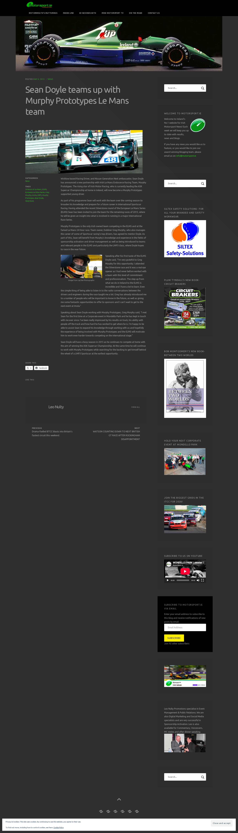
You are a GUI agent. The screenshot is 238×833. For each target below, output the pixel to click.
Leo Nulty (56, 407)
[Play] (167, 580)
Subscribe (174, 638)
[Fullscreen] (202, 580)
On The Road (135, 13)
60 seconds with (87, 13)
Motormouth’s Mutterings (43, 13)
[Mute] (198, 580)
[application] (185, 571)
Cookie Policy (58, 827)
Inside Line (68, 13)
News (50, 79)
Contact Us (154, 13)
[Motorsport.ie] (119, 43)
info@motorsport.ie (186, 156)
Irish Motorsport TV (113, 13)
